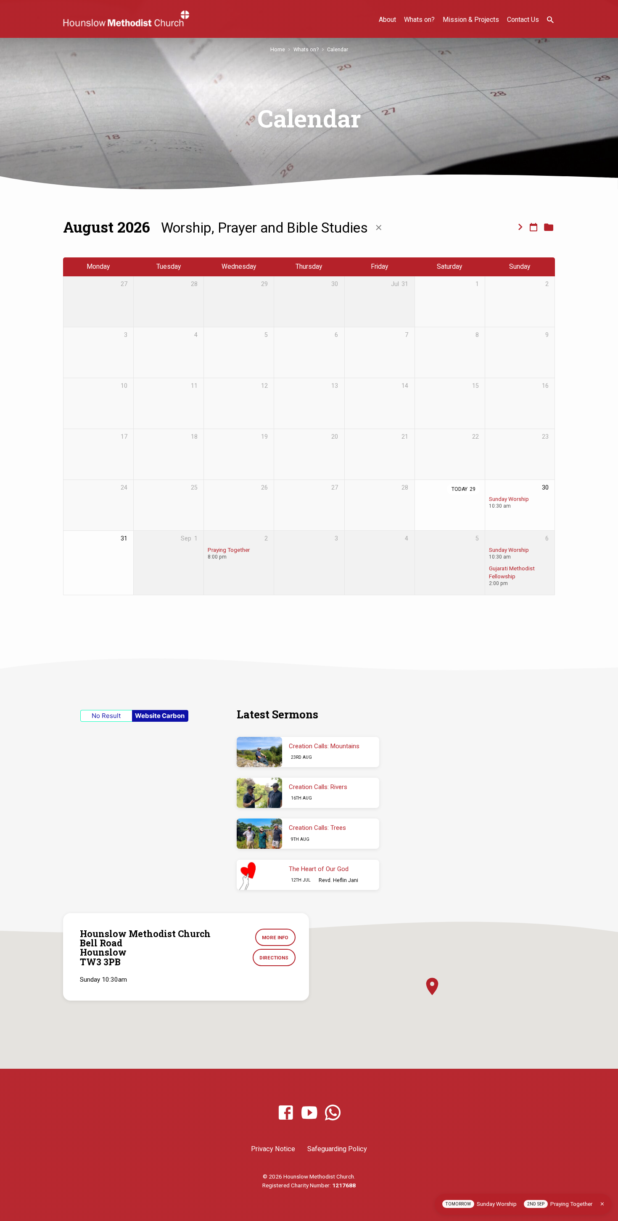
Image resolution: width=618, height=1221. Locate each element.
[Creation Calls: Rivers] (259, 793)
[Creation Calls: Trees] (259, 833)
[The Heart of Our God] (259, 875)
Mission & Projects (471, 20)
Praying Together (229, 549)
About (387, 20)
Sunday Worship (509, 498)
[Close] (602, 1204)
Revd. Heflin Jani (338, 880)
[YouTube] (309, 1113)
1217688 (344, 1185)
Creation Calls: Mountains (324, 746)
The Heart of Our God (319, 869)
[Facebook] (285, 1113)
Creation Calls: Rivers (318, 787)
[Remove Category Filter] (378, 227)
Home (277, 49)
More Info (275, 937)
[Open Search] (550, 20)
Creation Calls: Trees (317, 828)
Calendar (337, 49)
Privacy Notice (273, 1149)
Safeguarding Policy (337, 1149)
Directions (273, 958)
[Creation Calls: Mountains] (259, 752)
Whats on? (419, 20)
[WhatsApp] (332, 1113)
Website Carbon (160, 716)
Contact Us (523, 20)
